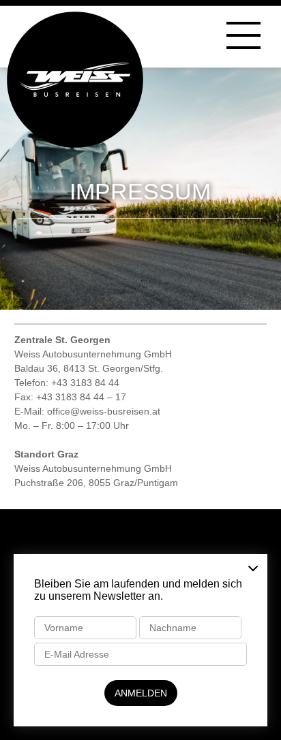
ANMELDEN (141, 693)
